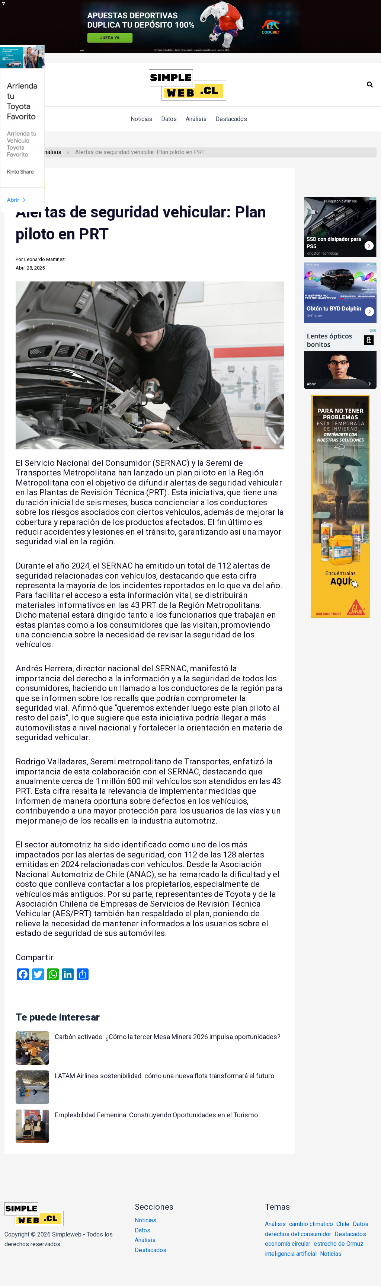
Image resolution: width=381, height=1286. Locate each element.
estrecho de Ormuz (339, 1243)
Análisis (51, 152)
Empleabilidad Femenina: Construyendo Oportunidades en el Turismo (156, 1115)
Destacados (150, 1250)
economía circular (287, 1243)
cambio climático (311, 1224)
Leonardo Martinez (44, 259)
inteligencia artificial (291, 1253)
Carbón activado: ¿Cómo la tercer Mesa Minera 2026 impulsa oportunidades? (168, 1037)
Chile (342, 1224)
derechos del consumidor (298, 1234)
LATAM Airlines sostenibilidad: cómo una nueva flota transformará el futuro (164, 1076)
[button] (370, 84)
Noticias (145, 1220)
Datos (142, 1230)
